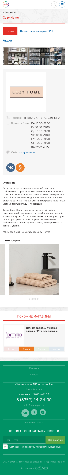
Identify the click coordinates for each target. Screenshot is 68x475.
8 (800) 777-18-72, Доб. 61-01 (42, 117)
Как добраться (34, 389)
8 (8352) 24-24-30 (34, 399)
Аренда (34, 374)
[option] (34, 269)
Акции (7, 40)
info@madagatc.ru (34, 405)
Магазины (10, 12)
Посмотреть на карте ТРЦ (36, 31)
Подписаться (55, 439)
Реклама (34, 368)
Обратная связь (34, 422)
